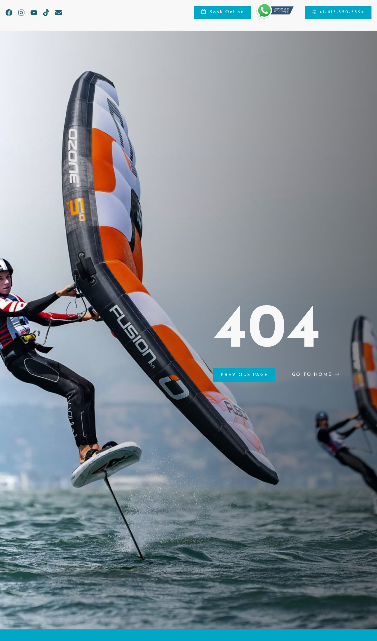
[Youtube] (33, 12)
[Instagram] (21, 12)
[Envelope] (58, 12)
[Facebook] (9, 12)
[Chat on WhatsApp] (275, 18)
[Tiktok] (46, 12)
